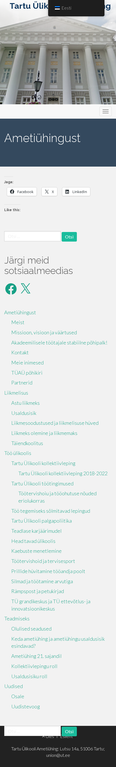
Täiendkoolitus (27, 443)
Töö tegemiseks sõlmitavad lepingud (50, 511)
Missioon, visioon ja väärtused (44, 332)
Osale (17, 696)
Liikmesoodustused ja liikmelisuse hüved (55, 423)
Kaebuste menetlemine (36, 551)
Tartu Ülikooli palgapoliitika (41, 521)
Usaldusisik (23, 413)
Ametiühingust (20, 312)
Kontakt (20, 352)
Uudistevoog (25, 706)
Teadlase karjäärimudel (36, 531)
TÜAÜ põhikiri (27, 373)
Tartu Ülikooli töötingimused (42, 483)
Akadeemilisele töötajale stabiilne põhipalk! (59, 342)
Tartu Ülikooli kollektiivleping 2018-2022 (63, 473)
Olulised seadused (31, 628)
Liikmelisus (16, 393)
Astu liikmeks (25, 403)
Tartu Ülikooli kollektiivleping (43, 463)
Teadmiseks (17, 618)
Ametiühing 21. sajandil (36, 656)
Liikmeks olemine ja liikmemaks (44, 433)
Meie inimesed (27, 362)
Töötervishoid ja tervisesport (43, 561)
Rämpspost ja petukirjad (37, 591)
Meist (17, 322)
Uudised (13, 686)
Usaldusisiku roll (29, 676)
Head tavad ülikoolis (33, 541)
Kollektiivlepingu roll (34, 666)
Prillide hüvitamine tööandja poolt (48, 571)
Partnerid (21, 382)
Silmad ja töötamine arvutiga (42, 581)
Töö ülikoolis (17, 453)
